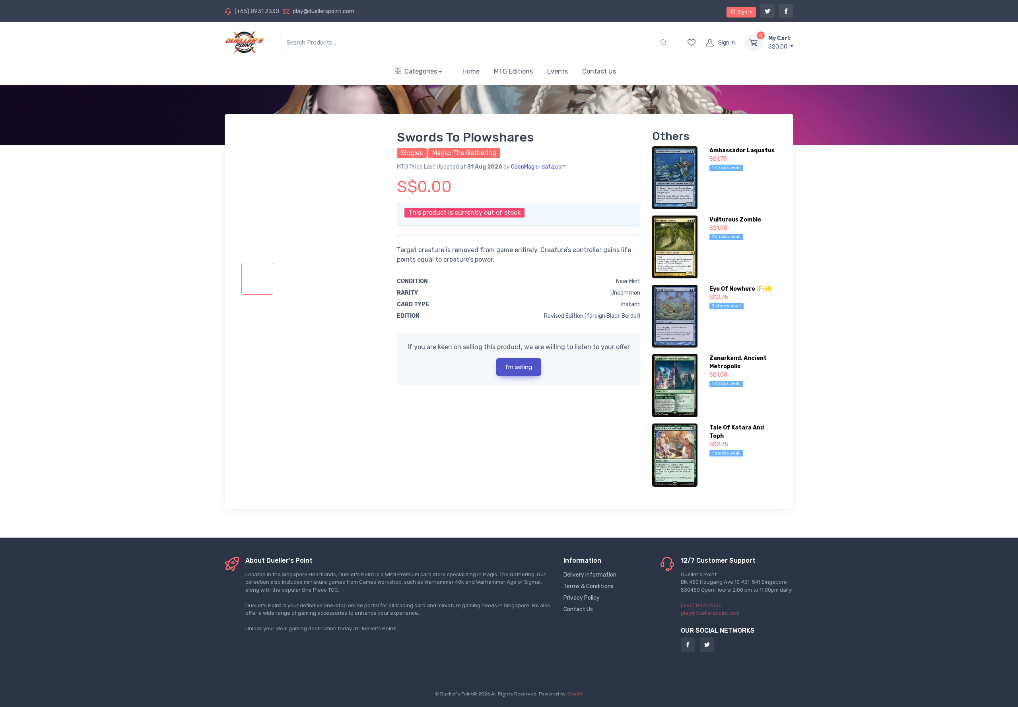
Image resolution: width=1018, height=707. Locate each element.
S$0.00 (779, 42)
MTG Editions (513, 71)
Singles (412, 153)
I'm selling (518, 367)
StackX (575, 694)
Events (557, 71)
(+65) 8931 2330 (257, 11)
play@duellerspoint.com (323, 11)
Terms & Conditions (588, 586)
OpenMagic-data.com (539, 166)
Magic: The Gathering (464, 153)
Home (471, 71)
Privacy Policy (581, 597)
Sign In (745, 12)
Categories (420, 71)
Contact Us (599, 71)
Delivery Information (589, 574)
